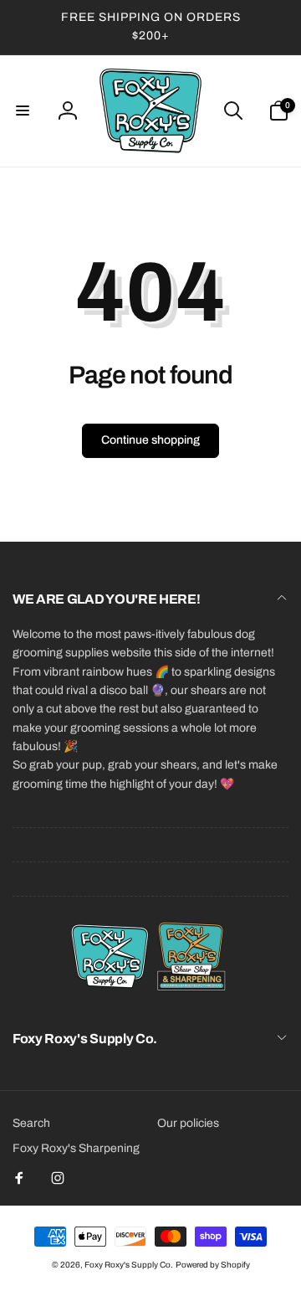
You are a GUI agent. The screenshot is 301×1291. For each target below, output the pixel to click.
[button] (22, 110)
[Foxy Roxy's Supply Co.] (150, 994)
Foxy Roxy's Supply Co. (128, 1264)
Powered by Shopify (213, 1264)
